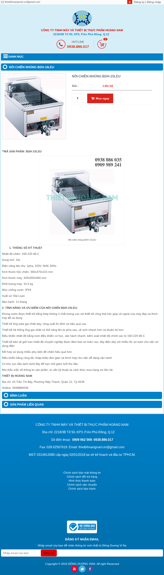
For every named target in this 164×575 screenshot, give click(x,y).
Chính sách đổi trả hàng (82, 476)
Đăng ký (139, 2)
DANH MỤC (16, 56)
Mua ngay (102, 98)
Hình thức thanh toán (82, 480)
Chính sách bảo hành (82, 488)
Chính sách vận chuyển (82, 484)
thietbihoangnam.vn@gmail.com (22, 2)
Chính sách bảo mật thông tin (82, 472)
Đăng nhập (154, 2)
